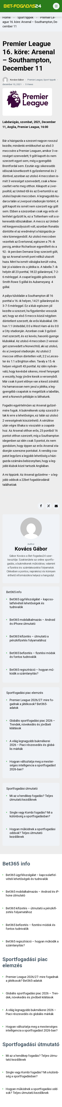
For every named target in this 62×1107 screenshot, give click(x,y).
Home (6, 17)
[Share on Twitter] (48, 506)
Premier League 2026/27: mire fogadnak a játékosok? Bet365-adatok (32, 703)
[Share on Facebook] (41, 506)
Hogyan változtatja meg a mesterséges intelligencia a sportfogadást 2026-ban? (33, 765)
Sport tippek (25, 17)
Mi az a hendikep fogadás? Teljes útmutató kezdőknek (31, 797)
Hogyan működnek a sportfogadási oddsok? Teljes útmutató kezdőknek (32, 833)
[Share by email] (56, 506)
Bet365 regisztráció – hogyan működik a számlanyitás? (32, 671)
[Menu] (56, 6)
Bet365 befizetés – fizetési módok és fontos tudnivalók (32, 655)
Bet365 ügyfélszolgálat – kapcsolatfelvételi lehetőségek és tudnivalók (32, 603)
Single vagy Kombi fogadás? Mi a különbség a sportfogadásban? (31, 814)
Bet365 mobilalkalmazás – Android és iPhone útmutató (32, 621)
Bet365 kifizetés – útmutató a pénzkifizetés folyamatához (29, 638)
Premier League (34, 79)
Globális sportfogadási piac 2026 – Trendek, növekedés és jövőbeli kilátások (32, 724)
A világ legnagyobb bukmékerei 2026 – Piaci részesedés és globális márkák (32, 745)
